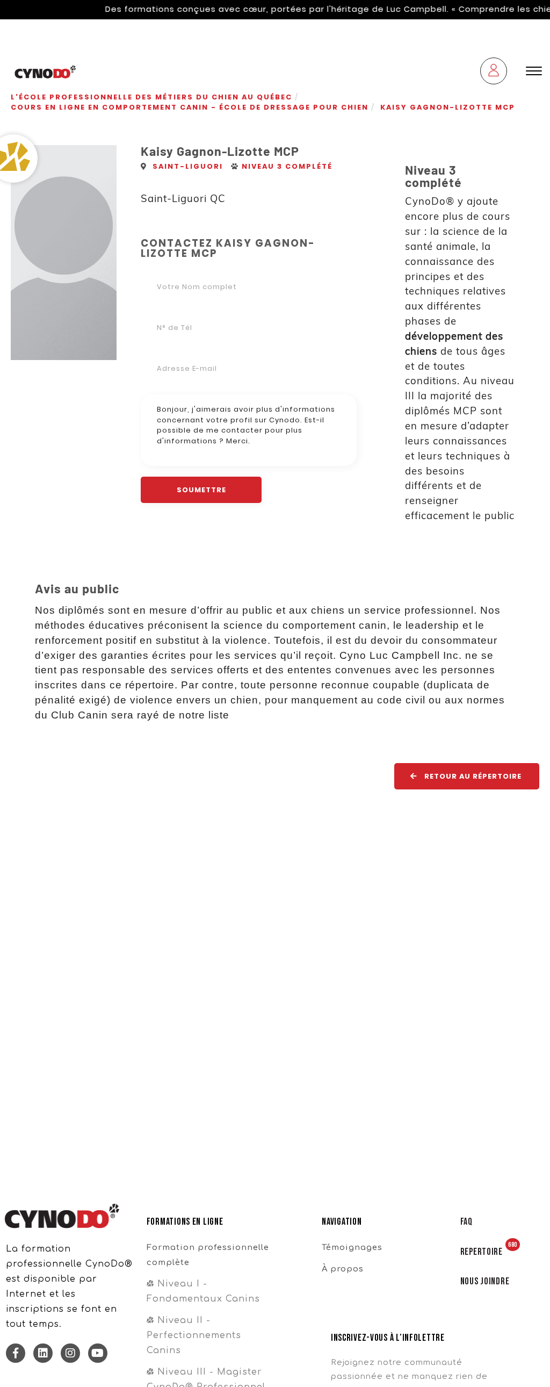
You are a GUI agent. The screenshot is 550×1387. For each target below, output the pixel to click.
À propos (343, 1268)
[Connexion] (493, 72)
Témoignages (352, 1247)
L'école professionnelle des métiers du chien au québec (151, 97)
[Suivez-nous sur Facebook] (15, 1353)
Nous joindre (485, 1281)
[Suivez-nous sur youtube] (97, 1353)
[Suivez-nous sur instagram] (70, 1353)
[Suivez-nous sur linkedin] (43, 1353)
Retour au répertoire (472, 776)
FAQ (466, 1221)
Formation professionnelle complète (208, 1255)
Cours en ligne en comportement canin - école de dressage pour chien (189, 107)
